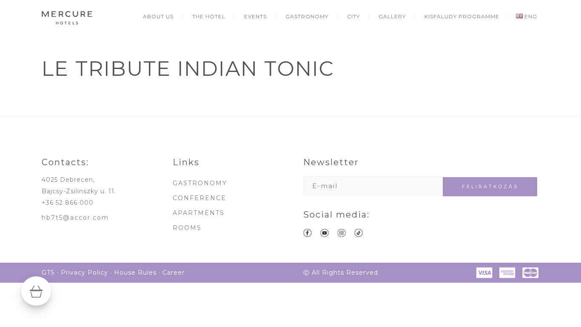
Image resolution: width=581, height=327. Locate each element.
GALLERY (392, 16)
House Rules (135, 272)
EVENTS (255, 16)
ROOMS (187, 228)
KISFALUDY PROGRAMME (461, 16)
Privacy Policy (84, 272)
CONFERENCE (199, 198)
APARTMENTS (199, 213)
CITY (353, 16)
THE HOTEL (208, 16)
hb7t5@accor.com (75, 217)
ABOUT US (158, 16)
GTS (48, 272)
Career (173, 272)
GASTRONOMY (306, 16)
